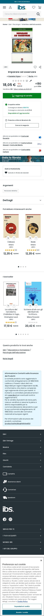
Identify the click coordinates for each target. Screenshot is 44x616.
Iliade (33, 242)
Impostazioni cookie (21, 606)
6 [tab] (27, 334)
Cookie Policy (22, 601)
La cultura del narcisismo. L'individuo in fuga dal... (11, 312)
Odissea (11, 242)
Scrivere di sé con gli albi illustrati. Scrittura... (33, 312)
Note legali (8, 358)
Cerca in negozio (22, 125)
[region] (22, 586)
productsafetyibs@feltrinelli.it (17, 423)
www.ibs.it (12, 395)
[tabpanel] (22, 45)
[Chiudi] (41, 560)
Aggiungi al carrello (23, 96)
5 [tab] (25, 334)
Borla (31, 76)
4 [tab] (23, 334)
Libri (4, 350)
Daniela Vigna (14, 76)
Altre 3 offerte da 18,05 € (22, 89)
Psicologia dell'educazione (14, 352)
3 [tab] (20, 334)
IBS (11, 89)
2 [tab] (18, 334)
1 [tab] (22, 61)
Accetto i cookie (22, 612)
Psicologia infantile (10, 191)
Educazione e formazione (19, 350)
